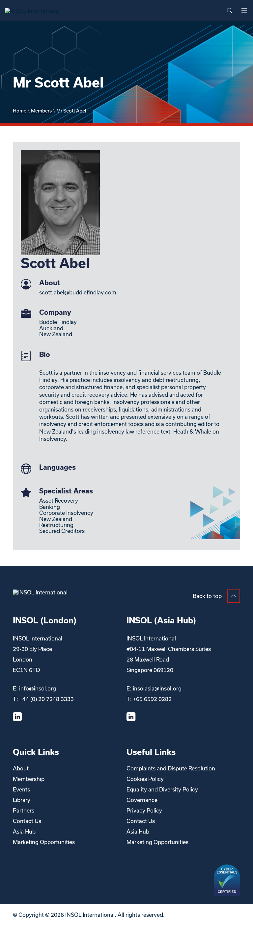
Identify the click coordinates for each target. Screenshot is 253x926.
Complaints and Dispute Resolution (170, 768)
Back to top (207, 596)
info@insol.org (37, 688)
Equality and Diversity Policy (162, 789)
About (21, 768)
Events (21, 789)
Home (19, 110)
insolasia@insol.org (157, 688)
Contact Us (27, 821)
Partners (23, 810)
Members (41, 110)
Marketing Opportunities (44, 842)
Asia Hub (24, 831)
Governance (141, 800)
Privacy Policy (144, 810)
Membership (28, 779)
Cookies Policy (145, 779)
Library (21, 800)
